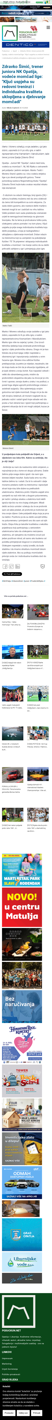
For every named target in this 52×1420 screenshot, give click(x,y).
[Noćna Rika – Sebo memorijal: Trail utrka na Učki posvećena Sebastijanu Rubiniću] (12, 611)
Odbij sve (23, 1413)
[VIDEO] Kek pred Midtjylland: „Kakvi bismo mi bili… (37, 708)
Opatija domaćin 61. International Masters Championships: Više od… (37, 787)
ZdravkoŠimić (18, 581)
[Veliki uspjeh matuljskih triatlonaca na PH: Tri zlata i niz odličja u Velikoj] (12, 693)
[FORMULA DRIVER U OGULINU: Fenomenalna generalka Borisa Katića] (12, 775)
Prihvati (36, 1413)
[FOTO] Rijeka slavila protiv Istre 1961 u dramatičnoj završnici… (37, 828)
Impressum (7, 1358)
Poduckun (6, 51)
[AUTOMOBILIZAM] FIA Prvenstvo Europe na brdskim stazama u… (36, 626)
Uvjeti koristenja (10, 1369)
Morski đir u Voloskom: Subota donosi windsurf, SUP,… (11, 747)
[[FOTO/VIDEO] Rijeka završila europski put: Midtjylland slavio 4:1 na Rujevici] (38, 652)
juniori (27, 581)
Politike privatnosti (11, 1374)
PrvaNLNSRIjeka (37, 581)
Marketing (7, 1364)
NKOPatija (7, 581)
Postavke (9, 1413)
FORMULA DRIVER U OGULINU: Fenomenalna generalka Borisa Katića (11, 789)
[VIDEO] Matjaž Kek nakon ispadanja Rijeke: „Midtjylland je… (11, 665)
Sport (15, 51)
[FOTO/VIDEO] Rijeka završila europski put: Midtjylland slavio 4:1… (35, 665)
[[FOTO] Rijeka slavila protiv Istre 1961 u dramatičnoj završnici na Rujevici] (38, 815)
